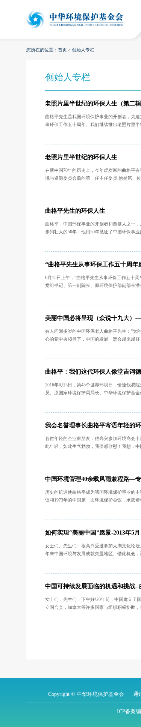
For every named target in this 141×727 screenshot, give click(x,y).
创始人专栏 (83, 50)
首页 (62, 50)
